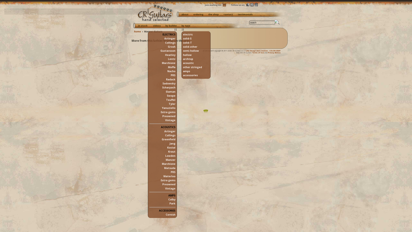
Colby (171, 199)
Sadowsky (169, 83)
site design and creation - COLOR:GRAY (263, 51)
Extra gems (168, 112)
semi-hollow (191, 51)
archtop (188, 59)
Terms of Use (258, 53)
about (184, 14)
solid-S (187, 38)
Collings (170, 42)
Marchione (168, 63)
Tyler (172, 104)
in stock (143, 25)
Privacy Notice (274, 53)
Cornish (170, 214)
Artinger (169, 38)
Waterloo (169, 176)
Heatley (170, 55)
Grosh (171, 46)
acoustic (188, 63)
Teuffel (170, 100)
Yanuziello (168, 108)
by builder (171, 25)
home (137, 31)
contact (228, 14)
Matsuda (169, 168)
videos (157, 25)
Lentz (171, 59)
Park (172, 203)
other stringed (192, 67)
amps (186, 71)
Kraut (171, 151)
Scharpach (168, 87)
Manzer (170, 160)
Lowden (170, 156)
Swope (171, 95)
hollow (187, 55)
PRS (173, 75)
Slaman (170, 91)
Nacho (171, 71)
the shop (213, 14)
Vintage (170, 120)
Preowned (168, 116)
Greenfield (168, 139)
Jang (172, 143)
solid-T (187, 42)
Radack (170, 79)
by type (186, 25)
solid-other (190, 46)
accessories (190, 75)
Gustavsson (167, 51)
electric (188, 34)
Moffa (171, 67)
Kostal (171, 147)
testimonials (245, 14)
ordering (198, 14)
